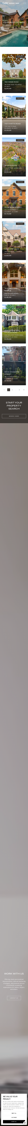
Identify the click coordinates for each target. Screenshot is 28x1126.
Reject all (14, 1113)
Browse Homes (14, 416)
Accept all (14, 1121)
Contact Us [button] (14, 998)
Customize (14, 1117)
